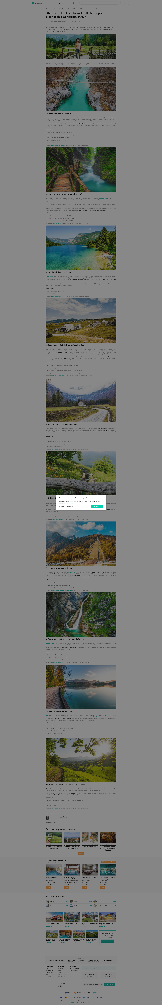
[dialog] (81, 502)
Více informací (69, 503)
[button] (66, 506)
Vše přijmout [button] (97, 506)
